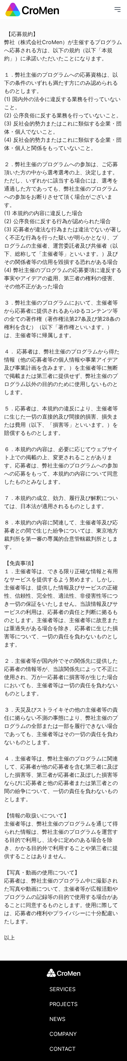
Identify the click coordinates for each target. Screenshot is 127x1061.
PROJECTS (63, 1004)
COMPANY (63, 1033)
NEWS (57, 1019)
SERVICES (62, 989)
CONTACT (62, 1048)
